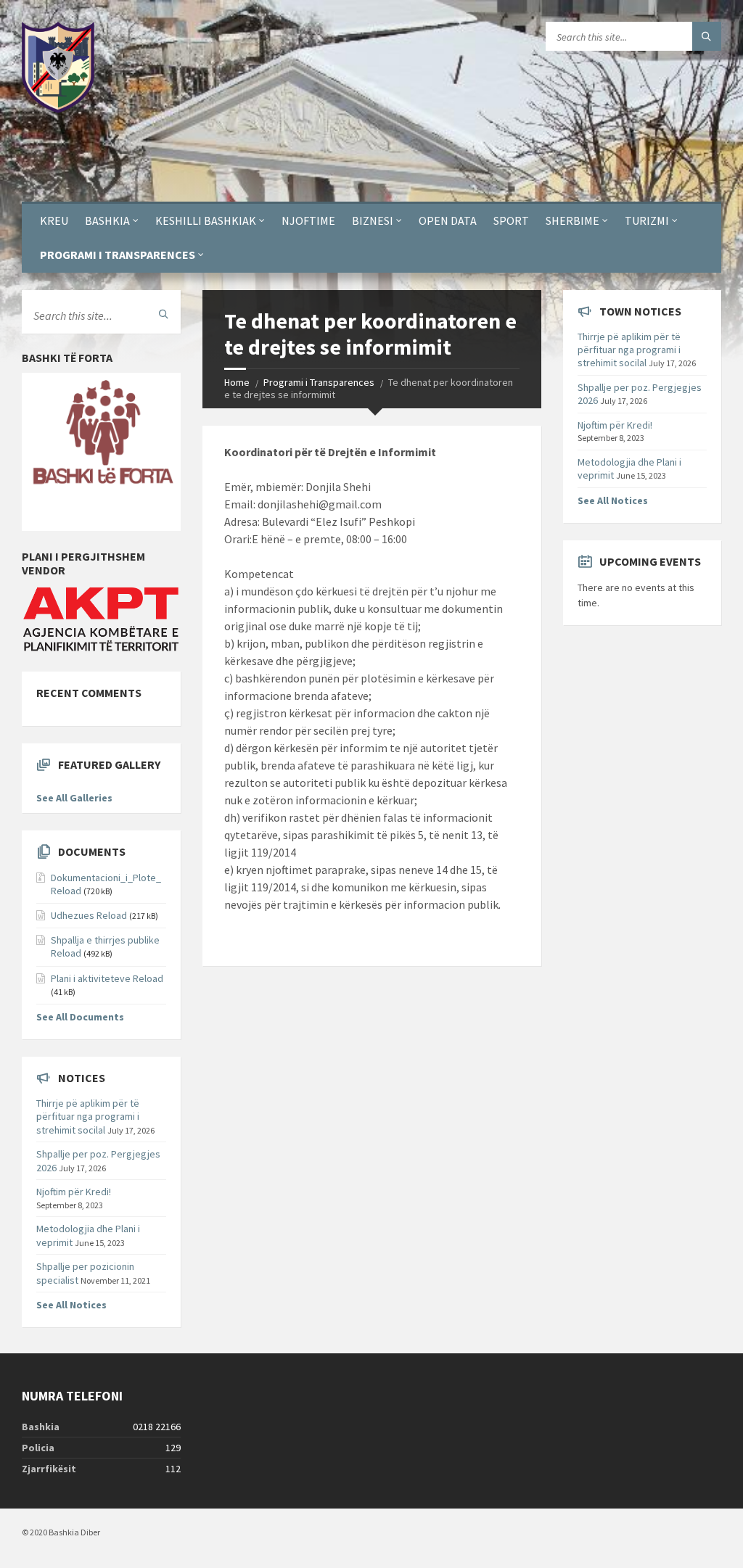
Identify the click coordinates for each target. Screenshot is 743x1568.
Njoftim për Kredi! (73, 1191)
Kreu (54, 220)
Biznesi (372, 220)
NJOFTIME (308, 220)
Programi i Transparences (117, 254)
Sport (511, 220)
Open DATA (448, 220)
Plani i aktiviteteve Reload (107, 978)
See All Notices (71, 1304)
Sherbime (572, 220)
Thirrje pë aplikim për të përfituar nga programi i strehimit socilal (87, 1116)
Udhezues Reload (89, 915)
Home (237, 382)
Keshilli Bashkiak (205, 220)
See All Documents (80, 1016)
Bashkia (107, 220)
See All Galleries (74, 797)
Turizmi (647, 220)
